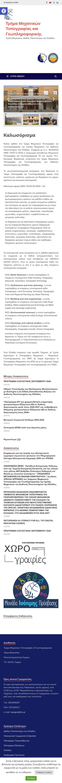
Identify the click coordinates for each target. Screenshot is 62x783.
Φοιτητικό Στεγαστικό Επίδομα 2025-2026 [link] (24, 420)
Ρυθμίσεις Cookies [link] (44, 772)
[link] (3, 11)
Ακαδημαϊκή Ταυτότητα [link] (14, 755)
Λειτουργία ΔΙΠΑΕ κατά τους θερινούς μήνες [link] (25, 427)
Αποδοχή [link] (31, 778)
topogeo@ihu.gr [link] (18, 712)
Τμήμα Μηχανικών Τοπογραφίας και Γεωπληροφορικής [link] (24, 29)
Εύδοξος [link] (8, 750)
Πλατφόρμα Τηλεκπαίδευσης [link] (17, 741)
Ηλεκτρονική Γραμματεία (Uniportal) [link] (20, 736)
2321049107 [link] (14, 702)
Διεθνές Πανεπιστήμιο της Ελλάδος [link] (19, 731)
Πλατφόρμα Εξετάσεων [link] (14, 745)
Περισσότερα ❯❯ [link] (12, 439)
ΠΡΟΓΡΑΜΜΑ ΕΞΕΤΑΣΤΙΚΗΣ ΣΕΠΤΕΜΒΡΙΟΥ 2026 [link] (27, 381)
